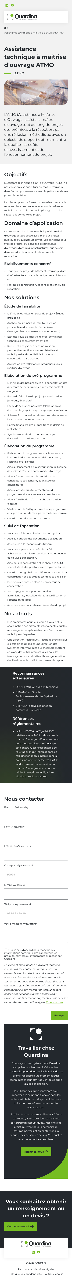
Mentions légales (44, 1269)
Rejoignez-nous (34, 1151)
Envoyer (59, 1015)
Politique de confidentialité (25, 1274)
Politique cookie (53, 1274)
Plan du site (25, 1269)
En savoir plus (54, 1002)
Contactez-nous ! (18, 1226)
